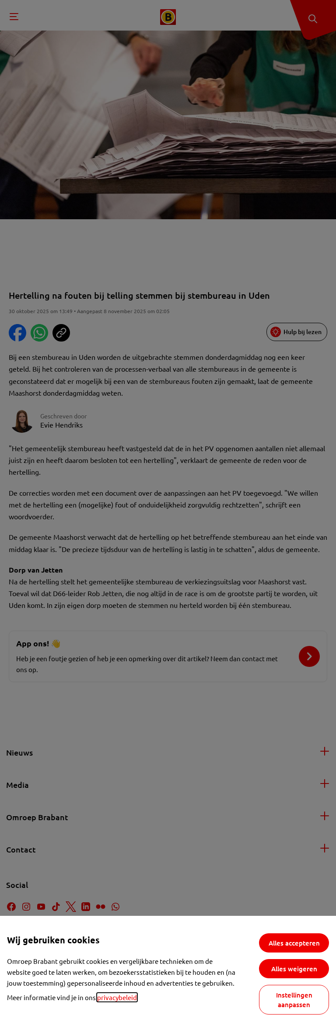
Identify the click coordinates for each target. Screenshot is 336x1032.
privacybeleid (117, 997)
